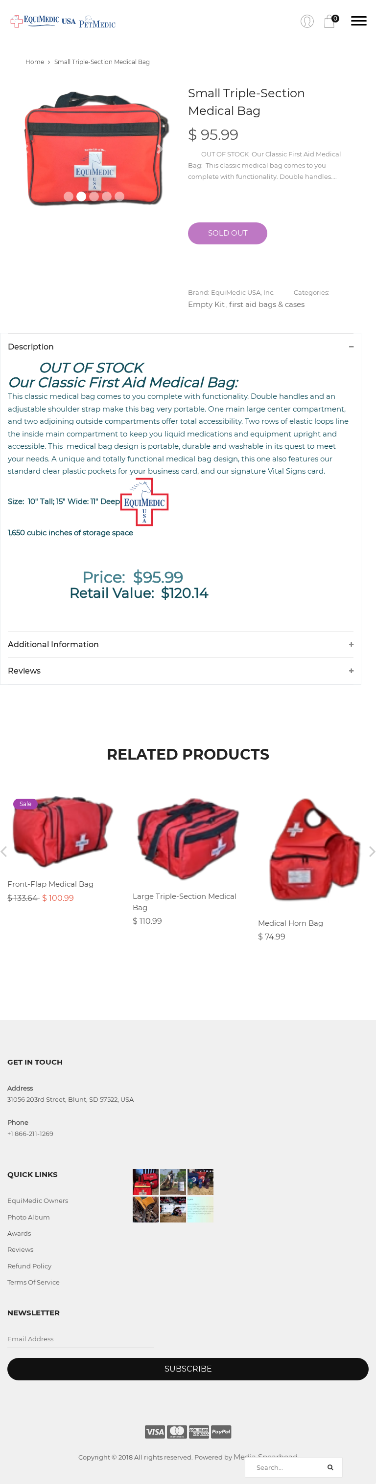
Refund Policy (29, 1266)
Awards (19, 1233)
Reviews (20, 1249)
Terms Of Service (33, 1282)
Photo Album (28, 1217)
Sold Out (228, 233)
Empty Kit (206, 304)
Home (34, 61)
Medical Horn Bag (290, 923)
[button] (27, 150)
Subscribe (188, 1369)
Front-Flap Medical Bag (50, 884)
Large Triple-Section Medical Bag (184, 902)
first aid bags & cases (267, 304)
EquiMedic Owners (37, 1200)
